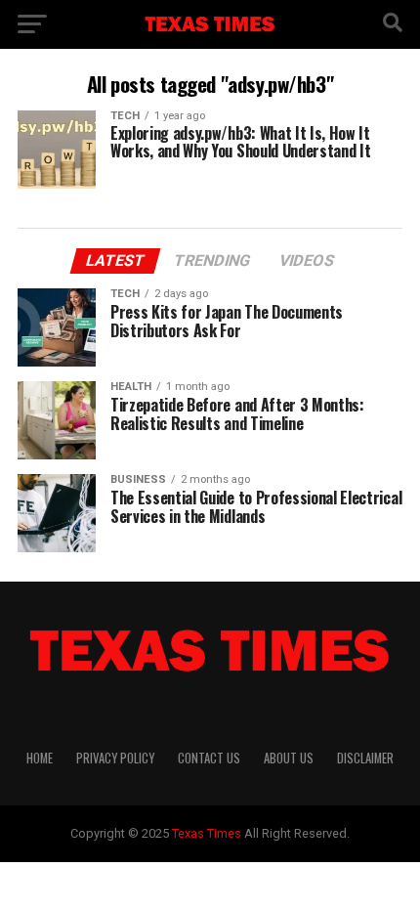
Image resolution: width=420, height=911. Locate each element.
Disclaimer (365, 758)
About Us (289, 758)
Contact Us (209, 758)
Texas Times (206, 833)
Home (39, 758)
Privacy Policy (115, 758)
